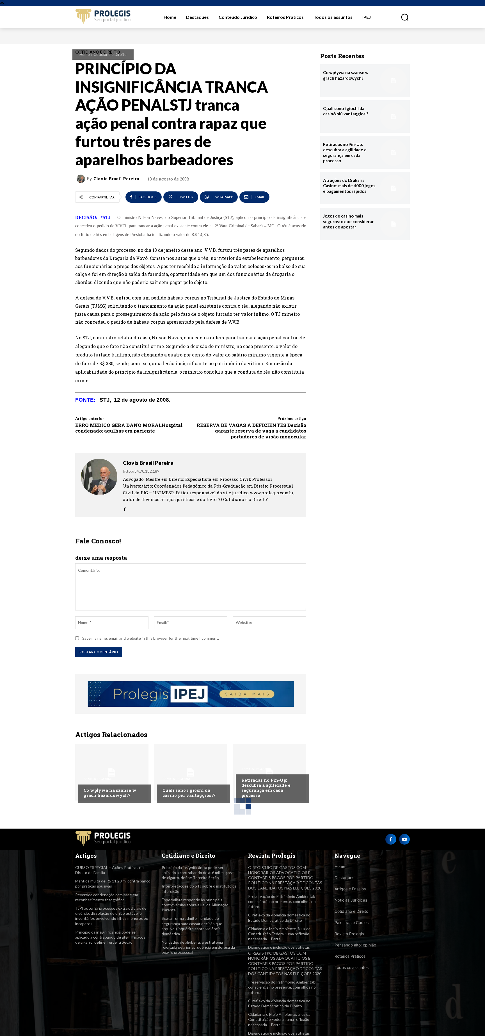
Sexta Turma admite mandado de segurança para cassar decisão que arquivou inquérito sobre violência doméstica (192, 926)
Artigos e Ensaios (350, 888)
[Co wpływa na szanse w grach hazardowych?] (111, 772)
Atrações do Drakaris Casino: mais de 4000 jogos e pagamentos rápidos (349, 186)
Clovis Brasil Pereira (116, 179)
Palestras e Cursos (352, 922)
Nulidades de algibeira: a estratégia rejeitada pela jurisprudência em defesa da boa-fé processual (198, 947)
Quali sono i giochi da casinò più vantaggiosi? (189, 792)
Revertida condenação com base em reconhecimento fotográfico (106, 897)
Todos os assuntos (352, 967)
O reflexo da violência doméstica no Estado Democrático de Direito (279, 1003)
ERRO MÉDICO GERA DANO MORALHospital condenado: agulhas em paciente (129, 428)
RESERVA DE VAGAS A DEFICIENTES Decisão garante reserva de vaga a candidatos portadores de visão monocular (251, 431)
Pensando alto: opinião (355, 945)
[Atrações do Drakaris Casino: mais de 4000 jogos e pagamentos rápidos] (393, 188)
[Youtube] (404, 839)
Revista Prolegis (349, 933)
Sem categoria (98, 779)
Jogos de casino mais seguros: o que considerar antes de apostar (348, 221)
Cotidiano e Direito (110, 54)
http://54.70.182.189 (141, 471)
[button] (402, 17)
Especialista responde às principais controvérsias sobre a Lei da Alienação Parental (195, 904)
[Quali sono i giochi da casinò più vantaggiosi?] (190, 772)
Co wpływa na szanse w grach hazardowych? (110, 792)
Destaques (344, 877)
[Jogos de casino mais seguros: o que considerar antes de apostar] (393, 224)
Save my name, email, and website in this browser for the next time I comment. (150, 638)
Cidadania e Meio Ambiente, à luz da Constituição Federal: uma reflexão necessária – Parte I (279, 933)
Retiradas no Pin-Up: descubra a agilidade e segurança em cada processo (265, 787)
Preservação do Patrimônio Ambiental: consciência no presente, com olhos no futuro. (282, 901)
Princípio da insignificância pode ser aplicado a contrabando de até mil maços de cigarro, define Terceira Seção (110, 937)
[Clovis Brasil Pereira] (82, 179)
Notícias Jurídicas (351, 900)
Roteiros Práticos (350, 956)
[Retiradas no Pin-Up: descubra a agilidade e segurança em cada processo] (269, 772)
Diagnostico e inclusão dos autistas (279, 947)
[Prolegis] (103, 16)
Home (84, 54)
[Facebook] (125, 507)
